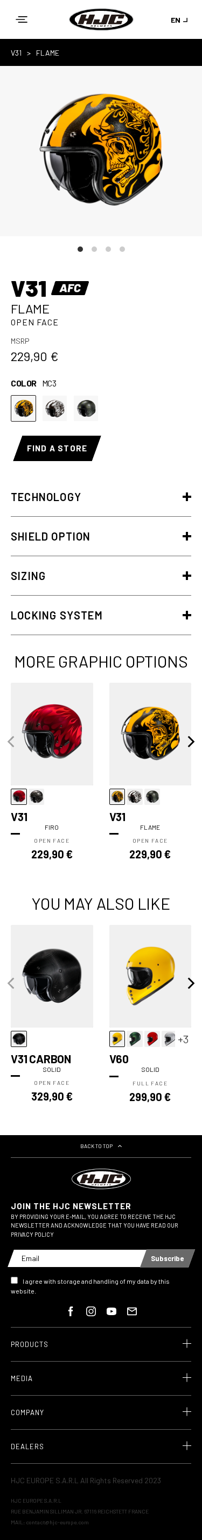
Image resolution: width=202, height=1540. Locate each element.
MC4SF (86, 408)
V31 (16, 52)
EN (175, 19)
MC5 (54, 408)
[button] (21, 19)
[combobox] (181, 20)
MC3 (23, 408)
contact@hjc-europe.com (57, 1522)
